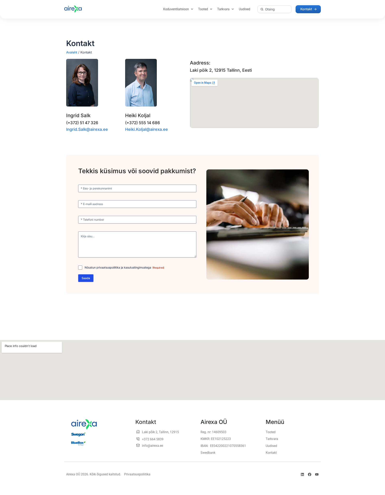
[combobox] (274, 9)
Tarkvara (223, 9)
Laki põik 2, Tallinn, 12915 (160, 432)
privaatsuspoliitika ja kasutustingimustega (123, 267)
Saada (86, 278)
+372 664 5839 (152, 439)
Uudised (244, 9)
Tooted (203, 9)
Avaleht (71, 52)
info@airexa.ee (152, 446)
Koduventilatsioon (176, 9)
